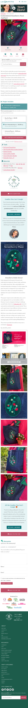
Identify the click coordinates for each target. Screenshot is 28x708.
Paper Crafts (4, 672)
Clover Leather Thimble (9, 153)
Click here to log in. (18, 141)
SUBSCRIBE (23, 64)
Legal (2, 631)
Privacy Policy (4, 633)
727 (19, 164)
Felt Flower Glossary (6, 652)
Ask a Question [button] (14, 193)
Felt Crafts (4, 668)
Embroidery (3, 13)
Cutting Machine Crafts (6, 679)
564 (12, 165)
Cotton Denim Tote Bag (9, 170)
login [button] (24, 1)
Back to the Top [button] (14, 534)
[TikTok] (13, 689)
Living (2, 677)
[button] (23, 55)
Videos (2, 682)
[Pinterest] (2, 689)
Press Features (4, 637)
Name (3, 566)
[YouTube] (10, 689)
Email (2, 572)
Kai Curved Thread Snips (9, 147)
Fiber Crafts (4, 670)
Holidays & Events (5, 674)
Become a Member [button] (14, 214)
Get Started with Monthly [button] (13, 137)
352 (21, 164)
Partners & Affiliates (6, 638)
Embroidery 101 (17, 304)
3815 (4, 165)
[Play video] (14, 8)
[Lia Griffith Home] (7, 2)
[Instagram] (5, 689)
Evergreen (20, 167)
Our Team (3, 628)
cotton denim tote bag (19, 84)
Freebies (3, 659)
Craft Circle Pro (5, 660)
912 (7, 165)
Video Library (4, 653)
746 (17, 164)
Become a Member (5, 655)
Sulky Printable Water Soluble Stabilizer (13, 149)
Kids (2, 675)
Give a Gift (3, 648)
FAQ (2, 635)
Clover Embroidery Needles (10, 155)
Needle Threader (7, 151)
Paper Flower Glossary (6, 650)
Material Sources (5, 657)
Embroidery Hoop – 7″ (8, 157)
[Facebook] (8, 689)
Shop (2, 646)
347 (24, 164)
